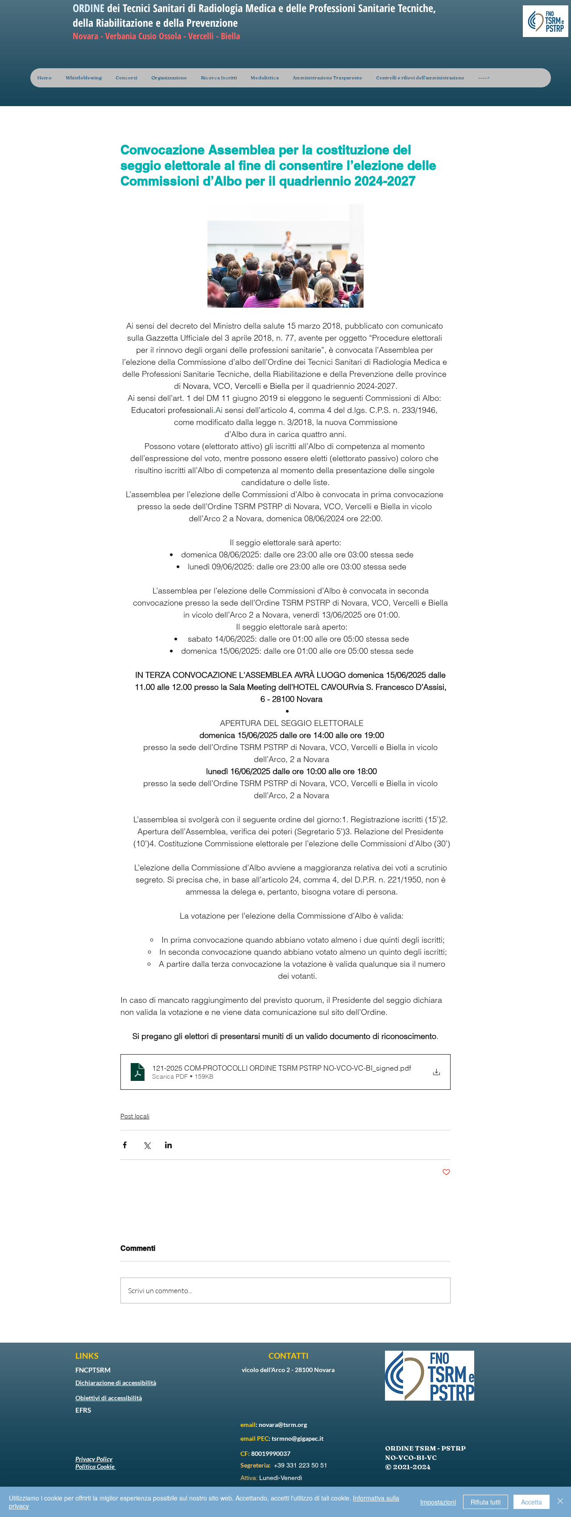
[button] (169, 77)
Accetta (531, 1501)
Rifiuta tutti (486, 1501)
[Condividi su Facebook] (124, 1145)
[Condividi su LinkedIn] (168, 1145)
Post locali (134, 1116)
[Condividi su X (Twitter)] (146, 1145)
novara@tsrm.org (283, 1424)
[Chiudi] (560, 1502)
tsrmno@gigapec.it (297, 1438)
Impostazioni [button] (438, 1501)
